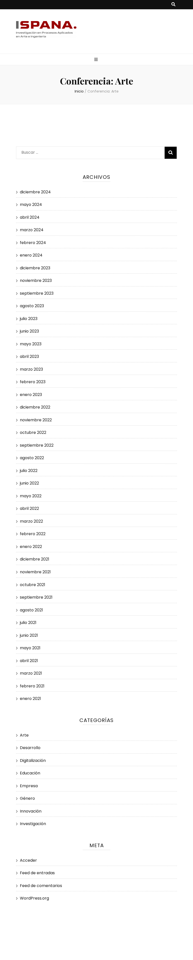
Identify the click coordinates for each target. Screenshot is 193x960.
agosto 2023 (32, 306)
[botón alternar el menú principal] (96, 59)
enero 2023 (31, 394)
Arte (24, 735)
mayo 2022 (30, 496)
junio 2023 (29, 331)
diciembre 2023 (35, 268)
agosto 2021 (31, 610)
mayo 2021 (30, 648)
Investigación (33, 824)
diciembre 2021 (34, 559)
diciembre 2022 (35, 407)
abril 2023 (29, 356)
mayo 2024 (31, 204)
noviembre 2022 (36, 420)
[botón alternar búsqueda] (173, 4)
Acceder (28, 860)
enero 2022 (31, 546)
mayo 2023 (30, 344)
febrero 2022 (32, 534)
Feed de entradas (37, 873)
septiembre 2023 (37, 293)
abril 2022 (29, 508)
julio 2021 (28, 622)
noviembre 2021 (35, 572)
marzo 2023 (31, 369)
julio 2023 (28, 319)
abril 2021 (29, 661)
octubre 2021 (32, 585)
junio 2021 (29, 635)
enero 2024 (31, 255)
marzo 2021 (31, 673)
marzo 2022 (31, 521)
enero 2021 (30, 698)
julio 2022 (28, 470)
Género (27, 798)
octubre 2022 (33, 432)
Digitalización (33, 760)
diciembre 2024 (35, 192)
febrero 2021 (32, 686)
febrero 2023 (32, 382)
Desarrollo (30, 748)
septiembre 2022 (37, 445)
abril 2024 (29, 217)
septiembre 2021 (36, 597)
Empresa (29, 786)
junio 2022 (29, 483)
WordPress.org (34, 898)
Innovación (30, 811)
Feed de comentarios (41, 886)
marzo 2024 (31, 230)
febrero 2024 (33, 243)
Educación (30, 773)
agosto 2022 (32, 458)
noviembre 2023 (36, 280)
